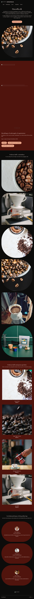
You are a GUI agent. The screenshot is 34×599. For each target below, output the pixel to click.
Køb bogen (4, 142)
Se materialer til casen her (17, 21)
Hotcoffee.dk (10, 2)
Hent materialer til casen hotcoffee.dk (14, 142)
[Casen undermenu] (13, 4)
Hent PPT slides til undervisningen (7, 145)
